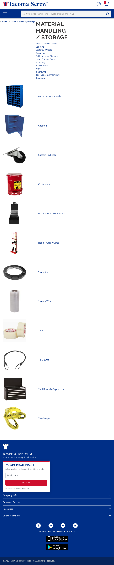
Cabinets (40, 46)
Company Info (10, 495)
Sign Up (26, 482)
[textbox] (66, 14)
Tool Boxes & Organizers (48, 74)
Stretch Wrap (42, 65)
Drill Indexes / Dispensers (48, 56)
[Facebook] (38, 525)
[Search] (108, 14)
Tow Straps (41, 78)
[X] (75, 525)
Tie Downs (41, 71)
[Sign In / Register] (99, 4)
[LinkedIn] (51, 525)
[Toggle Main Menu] (5, 13)
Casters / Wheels (44, 49)
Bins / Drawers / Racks (46, 43)
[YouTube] (63, 525)
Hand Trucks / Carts (45, 59)
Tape (38, 68)
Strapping (40, 62)
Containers (41, 53)
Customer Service (11, 502)
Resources (8, 508)
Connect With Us (11, 515)
